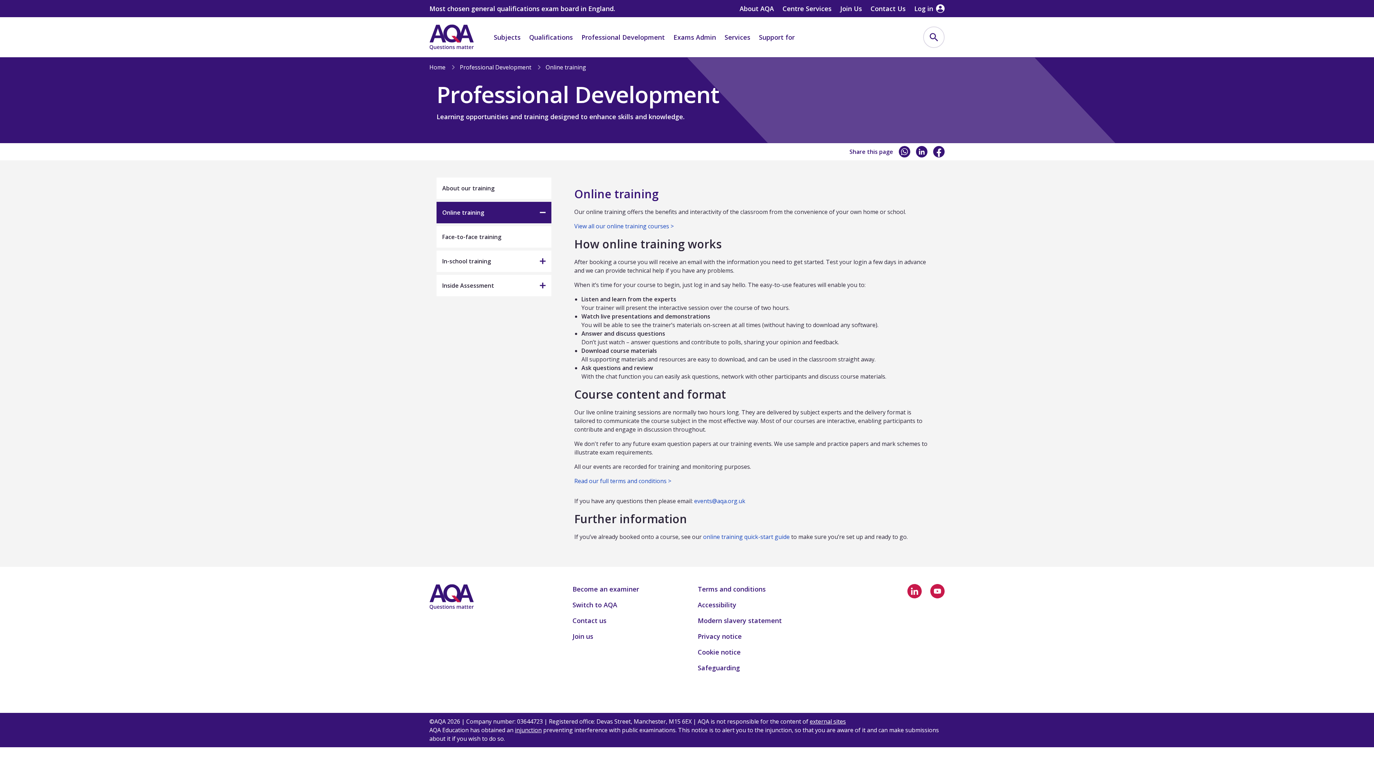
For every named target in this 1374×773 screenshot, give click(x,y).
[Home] (451, 37)
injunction (528, 730)
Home (437, 67)
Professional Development (623, 37)
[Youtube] (937, 591)
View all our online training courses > (624, 226)
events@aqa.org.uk (719, 501)
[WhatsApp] (904, 151)
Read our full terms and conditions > (622, 481)
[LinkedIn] (921, 151)
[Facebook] (939, 151)
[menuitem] (934, 37)
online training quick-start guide (746, 537)
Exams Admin (694, 37)
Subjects (507, 37)
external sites (828, 721)
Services (737, 37)
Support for (777, 37)
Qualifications (551, 37)
